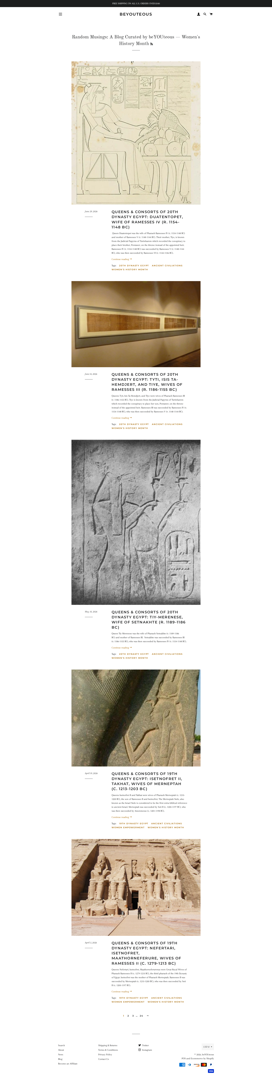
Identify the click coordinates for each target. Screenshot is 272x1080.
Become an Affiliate (67, 1063)
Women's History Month (130, 269)
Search (61, 1045)
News (60, 1054)
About (61, 1050)
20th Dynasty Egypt (134, 265)
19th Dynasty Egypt (133, 823)
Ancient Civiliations (167, 265)
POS (184, 1058)
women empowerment (128, 827)
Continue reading (121, 259)
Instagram (147, 1050)
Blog (60, 1059)
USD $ (206, 1046)
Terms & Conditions (108, 1050)
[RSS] (151, 44)
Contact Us (103, 1059)
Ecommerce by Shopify (202, 1058)
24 (141, 1015)
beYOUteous (136, 14)
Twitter (145, 1045)
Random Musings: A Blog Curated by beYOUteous (123, 37)
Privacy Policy (105, 1054)
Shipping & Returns (107, 1045)
